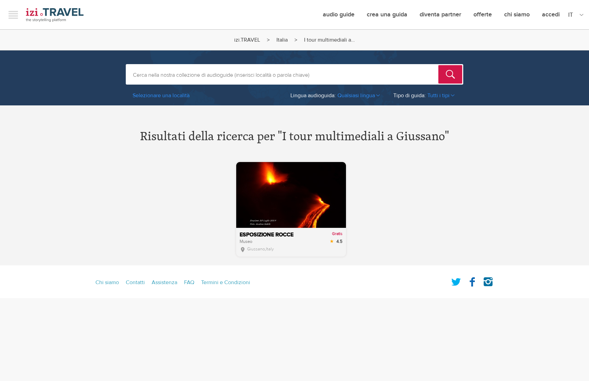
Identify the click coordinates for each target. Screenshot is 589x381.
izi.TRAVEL (55, 15)
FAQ (189, 282)
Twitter (456, 280)
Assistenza (164, 282)
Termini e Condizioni (225, 282)
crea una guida (387, 14)
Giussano (256, 249)
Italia (282, 39)
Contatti (135, 282)
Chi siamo (517, 14)
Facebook (472, 280)
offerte (482, 14)
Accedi (551, 14)
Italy (270, 249)
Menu (13, 14)
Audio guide (338, 14)
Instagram (488, 280)
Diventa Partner (440, 14)
